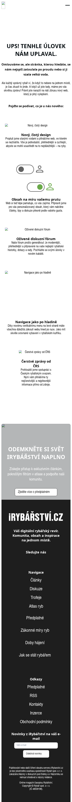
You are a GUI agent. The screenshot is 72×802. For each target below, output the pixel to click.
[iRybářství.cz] (3, 5)
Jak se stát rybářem (35, 655)
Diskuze (36, 589)
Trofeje (36, 598)
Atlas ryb (36, 607)
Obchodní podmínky (36, 722)
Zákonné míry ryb (35, 631)
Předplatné (35, 618)
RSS (34, 696)
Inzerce (36, 713)
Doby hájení (34, 643)
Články (36, 580)
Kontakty (36, 705)
